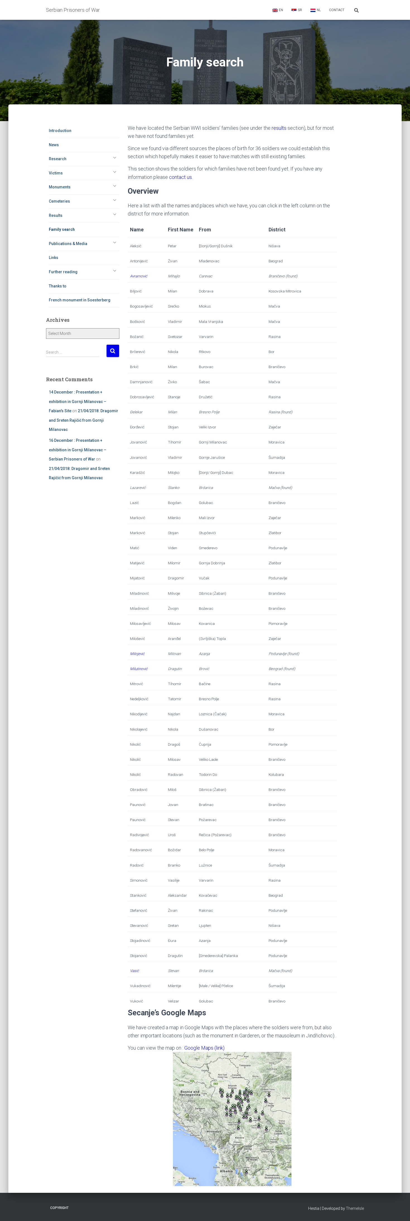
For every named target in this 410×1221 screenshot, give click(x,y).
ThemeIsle (355, 1208)
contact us (180, 177)
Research (57, 159)
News (54, 145)
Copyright (59, 1208)
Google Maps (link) (204, 1048)
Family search (62, 229)
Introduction (60, 130)
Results (55, 215)
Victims (56, 173)
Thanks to (57, 286)
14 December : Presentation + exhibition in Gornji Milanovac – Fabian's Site (77, 401)
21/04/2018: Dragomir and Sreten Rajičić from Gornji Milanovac (83, 420)
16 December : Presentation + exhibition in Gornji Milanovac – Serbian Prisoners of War (77, 449)
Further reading (63, 272)
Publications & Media (68, 243)
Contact (336, 10)
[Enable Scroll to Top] (399, 1210)
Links (53, 257)
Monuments (60, 187)
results (279, 128)
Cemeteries (59, 201)
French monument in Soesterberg (79, 300)
